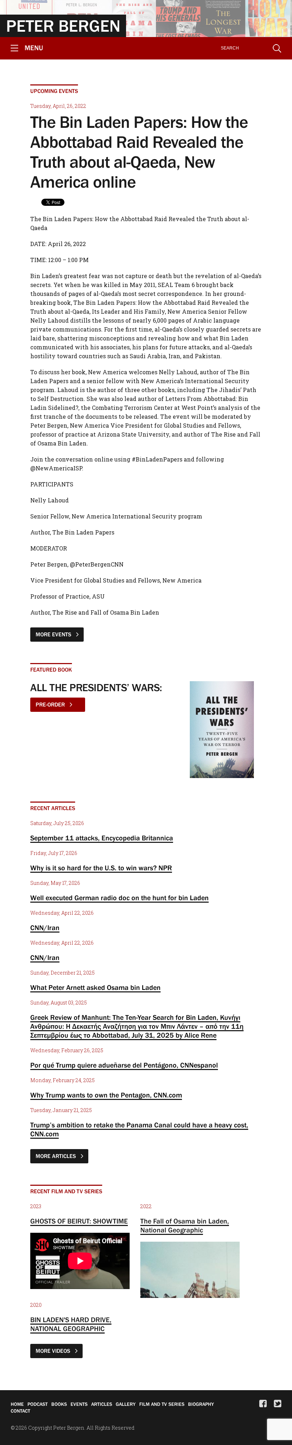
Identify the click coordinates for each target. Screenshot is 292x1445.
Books (59, 1404)
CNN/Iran (44, 928)
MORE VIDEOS (54, 1350)
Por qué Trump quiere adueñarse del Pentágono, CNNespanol (124, 1065)
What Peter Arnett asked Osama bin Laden (95, 987)
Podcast (37, 1404)
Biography (201, 1404)
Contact (20, 1411)
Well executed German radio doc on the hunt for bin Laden (119, 898)
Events (79, 1404)
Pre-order (51, 704)
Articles (101, 1404)
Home (17, 1404)
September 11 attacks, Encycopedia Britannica (101, 838)
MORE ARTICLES (56, 1156)
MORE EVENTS (54, 634)
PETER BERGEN (63, 25)
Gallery (126, 1404)
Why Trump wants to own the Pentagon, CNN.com (106, 1095)
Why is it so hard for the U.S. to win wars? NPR (101, 868)
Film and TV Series (161, 1404)
